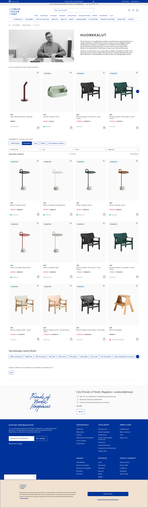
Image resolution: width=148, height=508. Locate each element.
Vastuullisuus (102, 435)
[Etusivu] (9, 25)
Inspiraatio (62, 15)
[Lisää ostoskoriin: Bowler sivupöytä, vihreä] (104, 214)
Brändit (95, 15)
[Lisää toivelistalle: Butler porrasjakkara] (137, 286)
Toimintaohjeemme (104, 445)
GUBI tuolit (28, 356)
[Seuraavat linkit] (137, 356)
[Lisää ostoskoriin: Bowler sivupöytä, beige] (71, 277)
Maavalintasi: (13, 443)
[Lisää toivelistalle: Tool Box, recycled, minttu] (71, 72)
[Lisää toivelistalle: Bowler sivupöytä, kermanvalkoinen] (71, 161)
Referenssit (123, 438)
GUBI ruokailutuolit (16, 356)
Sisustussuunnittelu (84, 15)
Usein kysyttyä (81, 441)
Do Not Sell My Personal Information (108, 499)
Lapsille (131, 19)
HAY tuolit (52, 356)
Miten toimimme (125, 432)
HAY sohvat (62, 356)
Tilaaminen (79, 429)
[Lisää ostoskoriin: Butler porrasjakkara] (137, 339)
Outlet (111, 15)
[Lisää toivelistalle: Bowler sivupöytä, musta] (38, 161)
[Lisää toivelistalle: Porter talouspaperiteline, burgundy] (38, 72)
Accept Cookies (107, 494)
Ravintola (79, 471)
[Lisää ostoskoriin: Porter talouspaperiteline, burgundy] (38, 128)
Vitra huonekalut (106, 356)
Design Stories (72, 15)
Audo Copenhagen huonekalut (124, 356)
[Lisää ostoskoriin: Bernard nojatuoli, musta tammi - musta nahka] (104, 339)
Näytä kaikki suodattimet (16, 154)
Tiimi (121, 435)
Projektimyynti (124, 429)
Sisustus (55, 19)
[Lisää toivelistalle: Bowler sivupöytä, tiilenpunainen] (38, 223)
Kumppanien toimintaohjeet (107, 448)
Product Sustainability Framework (105, 438)
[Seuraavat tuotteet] (137, 91)
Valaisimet (29, 19)
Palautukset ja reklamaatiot (85, 438)
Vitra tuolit (94, 356)
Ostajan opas (102, 451)
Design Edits (124, 465)
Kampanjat (53, 15)
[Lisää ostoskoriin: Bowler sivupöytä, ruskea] (137, 214)
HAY (11, 372)
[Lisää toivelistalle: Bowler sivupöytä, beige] (71, 223)
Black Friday (124, 474)
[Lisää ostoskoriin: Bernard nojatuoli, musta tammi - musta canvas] (104, 128)
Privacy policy (24, 498)
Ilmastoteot (101, 442)
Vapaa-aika (121, 19)
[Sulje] (34, 476)
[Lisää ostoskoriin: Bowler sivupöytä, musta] (38, 214)
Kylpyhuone (93, 19)
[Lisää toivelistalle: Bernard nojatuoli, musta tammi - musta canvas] (104, 72)
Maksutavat (80, 432)
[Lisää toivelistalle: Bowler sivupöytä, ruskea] (137, 161)
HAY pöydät (73, 356)
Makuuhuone (81, 19)
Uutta (36, 15)
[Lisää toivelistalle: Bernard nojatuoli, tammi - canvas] (38, 286)
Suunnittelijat (103, 15)
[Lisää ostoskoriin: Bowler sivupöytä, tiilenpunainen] (38, 277)
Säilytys (64, 19)
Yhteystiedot (80, 443)
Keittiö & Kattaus (42, 19)
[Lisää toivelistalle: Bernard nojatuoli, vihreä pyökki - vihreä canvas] (137, 72)
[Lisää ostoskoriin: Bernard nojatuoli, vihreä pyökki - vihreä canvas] (137, 128)
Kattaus (100, 477)
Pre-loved (79, 474)
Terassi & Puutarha (107, 19)
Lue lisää (79, 406)
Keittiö (100, 474)
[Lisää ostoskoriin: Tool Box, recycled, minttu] (71, 128)
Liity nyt (80, 411)
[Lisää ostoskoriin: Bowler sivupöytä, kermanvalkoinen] (71, 214)
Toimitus (79, 435)
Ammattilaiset (80, 462)
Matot (71, 19)
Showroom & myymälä (83, 468)
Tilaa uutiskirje (40, 438)
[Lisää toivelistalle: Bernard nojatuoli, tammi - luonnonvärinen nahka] (71, 286)
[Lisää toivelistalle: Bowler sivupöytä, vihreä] (104, 161)
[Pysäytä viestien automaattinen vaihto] (93, 1)
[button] (129, 10)
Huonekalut (18, 19)
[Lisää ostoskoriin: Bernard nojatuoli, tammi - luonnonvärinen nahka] (71, 339)
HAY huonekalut (40, 356)
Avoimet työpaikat (104, 432)
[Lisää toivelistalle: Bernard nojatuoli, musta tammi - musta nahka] (104, 286)
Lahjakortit (123, 468)
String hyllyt (83, 356)
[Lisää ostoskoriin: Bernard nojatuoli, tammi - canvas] (38, 339)
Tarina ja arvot (102, 429)
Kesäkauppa (44, 15)
